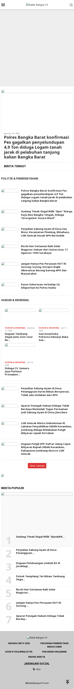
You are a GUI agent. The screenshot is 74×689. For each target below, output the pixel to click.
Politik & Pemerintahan (19, 178)
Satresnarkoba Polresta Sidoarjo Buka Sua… (53, 336)
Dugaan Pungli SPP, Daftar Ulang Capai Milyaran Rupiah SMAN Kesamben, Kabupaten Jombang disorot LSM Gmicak (45, 449)
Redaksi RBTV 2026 (19, 643)
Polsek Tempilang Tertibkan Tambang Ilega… (40, 578)
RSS (38, 669)
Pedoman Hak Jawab (54, 651)
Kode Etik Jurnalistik (18, 651)
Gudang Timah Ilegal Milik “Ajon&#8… (40, 536)
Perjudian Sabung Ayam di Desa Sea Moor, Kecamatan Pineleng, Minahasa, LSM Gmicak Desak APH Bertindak (45, 232)
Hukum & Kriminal (15, 300)
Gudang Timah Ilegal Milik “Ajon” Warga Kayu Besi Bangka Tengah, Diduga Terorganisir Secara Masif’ (46, 215)
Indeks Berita (36, 656)
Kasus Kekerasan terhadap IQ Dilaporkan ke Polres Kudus (40, 286)
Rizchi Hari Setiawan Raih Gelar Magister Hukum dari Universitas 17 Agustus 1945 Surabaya (44, 249)
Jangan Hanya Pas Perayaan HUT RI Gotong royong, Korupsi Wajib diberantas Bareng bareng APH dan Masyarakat (43, 268)
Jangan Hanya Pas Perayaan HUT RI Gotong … (38, 604)
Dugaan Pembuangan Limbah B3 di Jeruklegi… (38, 564)
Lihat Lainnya (37, 465)
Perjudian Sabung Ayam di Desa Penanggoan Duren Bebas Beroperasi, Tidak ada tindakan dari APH (45, 392)
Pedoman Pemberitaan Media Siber (54, 645)
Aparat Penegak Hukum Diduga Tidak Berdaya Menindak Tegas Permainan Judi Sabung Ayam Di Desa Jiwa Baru (45, 409)
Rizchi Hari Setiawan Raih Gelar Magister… (36, 591)
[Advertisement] (37, 48)
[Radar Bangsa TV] (37, 4)
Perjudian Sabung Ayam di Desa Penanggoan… (36, 551)
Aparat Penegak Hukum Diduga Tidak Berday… (40, 617)
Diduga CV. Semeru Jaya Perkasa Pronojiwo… (17, 371)
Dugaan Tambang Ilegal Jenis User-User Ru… (19, 336)
